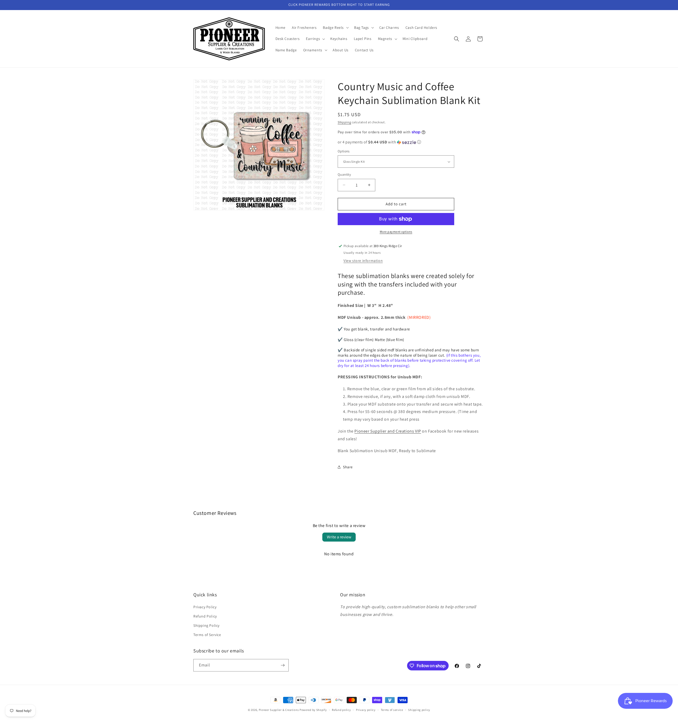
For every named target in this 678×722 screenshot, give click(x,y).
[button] (335, 27)
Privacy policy (366, 710)
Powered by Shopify (313, 710)
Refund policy (341, 710)
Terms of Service (207, 634)
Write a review (339, 537)
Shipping (344, 122)
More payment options (396, 232)
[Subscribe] (282, 665)
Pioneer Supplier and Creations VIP (387, 431)
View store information (363, 260)
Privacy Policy (204, 607)
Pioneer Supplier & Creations (279, 710)
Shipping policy (419, 710)
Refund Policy (205, 616)
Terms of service (392, 710)
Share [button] (348, 467)
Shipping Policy (206, 625)
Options (344, 151)
